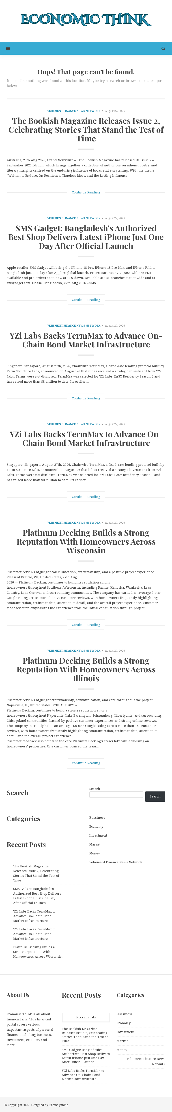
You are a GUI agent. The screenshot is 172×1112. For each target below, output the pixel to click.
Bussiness (97, 817)
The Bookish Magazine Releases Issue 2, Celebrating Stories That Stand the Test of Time (86, 129)
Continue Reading (86, 192)
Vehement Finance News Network (73, 111)
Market (94, 844)
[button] (5, 48)
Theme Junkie (58, 1105)
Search (94, 789)
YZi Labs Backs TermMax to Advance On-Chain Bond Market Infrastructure (86, 340)
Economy (96, 826)
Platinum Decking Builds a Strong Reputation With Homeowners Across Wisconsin (86, 541)
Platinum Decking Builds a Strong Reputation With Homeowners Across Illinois (86, 669)
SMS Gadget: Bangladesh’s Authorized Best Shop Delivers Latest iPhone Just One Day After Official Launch (86, 236)
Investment (98, 835)
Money (94, 853)
